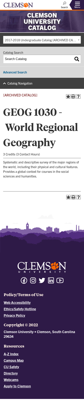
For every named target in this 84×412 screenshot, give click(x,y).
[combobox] (42, 40)
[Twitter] (42, 282)
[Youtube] (60, 282)
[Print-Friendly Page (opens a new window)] (73, 96)
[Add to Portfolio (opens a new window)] (68, 96)
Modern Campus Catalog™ (49, 404)
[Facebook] (24, 282)
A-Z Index (11, 354)
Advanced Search (15, 72)
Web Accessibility (17, 302)
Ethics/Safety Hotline (20, 309)
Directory (11, 373)
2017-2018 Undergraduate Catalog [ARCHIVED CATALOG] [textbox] (43, 40)
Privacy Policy (14, 315)
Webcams (11, 379)
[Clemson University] (18, 6)
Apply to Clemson (17, 386)
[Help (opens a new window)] (78, 96)
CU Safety (11, 366)
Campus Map (14, 360)
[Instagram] (33, 282)
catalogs (25, 401)
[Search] (77, 59)
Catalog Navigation (19, 83)
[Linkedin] (51, 282)
